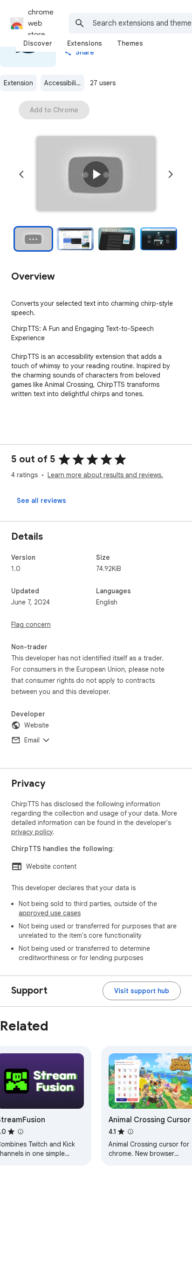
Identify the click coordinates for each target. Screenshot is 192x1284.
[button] (96, 174)
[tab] (38, 43)
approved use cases (50, 913)
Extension (18, 83)
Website (36, 725)
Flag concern (31, 624)
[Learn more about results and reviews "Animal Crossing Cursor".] (130, 1131)
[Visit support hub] (142, 991)
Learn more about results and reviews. (105, 475)
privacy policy (32, 832)
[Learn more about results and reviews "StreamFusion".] (20, 1131)
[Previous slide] (21, 174)
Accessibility (63, 83)
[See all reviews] (41, 500)
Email (32, 740)
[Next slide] (170, 174)
